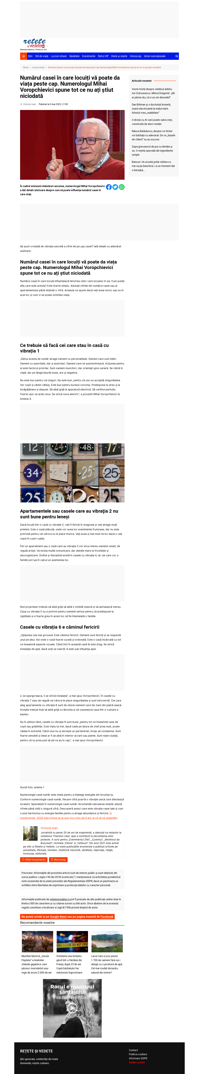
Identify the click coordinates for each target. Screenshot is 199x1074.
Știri (30, 56)
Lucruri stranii (59, 56)
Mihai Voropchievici (35, 859)
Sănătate (74, 56)
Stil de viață (41, 56)
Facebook (107, 916)
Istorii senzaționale (154, 56)
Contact (133, 1050)
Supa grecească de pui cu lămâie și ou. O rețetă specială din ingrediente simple (152, 150)
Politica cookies (138, 1054)
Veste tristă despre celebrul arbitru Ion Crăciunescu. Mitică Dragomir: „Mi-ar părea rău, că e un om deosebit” (153, 93)
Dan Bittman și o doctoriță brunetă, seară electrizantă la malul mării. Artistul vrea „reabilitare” (151, 108)
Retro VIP (103, 56)
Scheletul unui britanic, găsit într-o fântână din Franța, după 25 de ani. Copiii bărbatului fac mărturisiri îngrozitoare (69, 964)
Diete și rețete (119, 56)
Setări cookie (137, 1062)
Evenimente (88, 56)
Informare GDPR (138, 1058)
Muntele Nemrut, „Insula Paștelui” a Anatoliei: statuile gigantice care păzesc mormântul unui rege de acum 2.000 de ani (37, 964)
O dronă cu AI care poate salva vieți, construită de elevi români (152, 121)
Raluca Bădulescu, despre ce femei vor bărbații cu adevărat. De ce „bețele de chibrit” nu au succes (153, 135)
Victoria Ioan (29, 104)
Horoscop (135, 56)
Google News (58, 916)
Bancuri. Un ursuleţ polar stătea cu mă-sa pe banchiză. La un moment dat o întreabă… (153, 166)
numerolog (59, 859)
